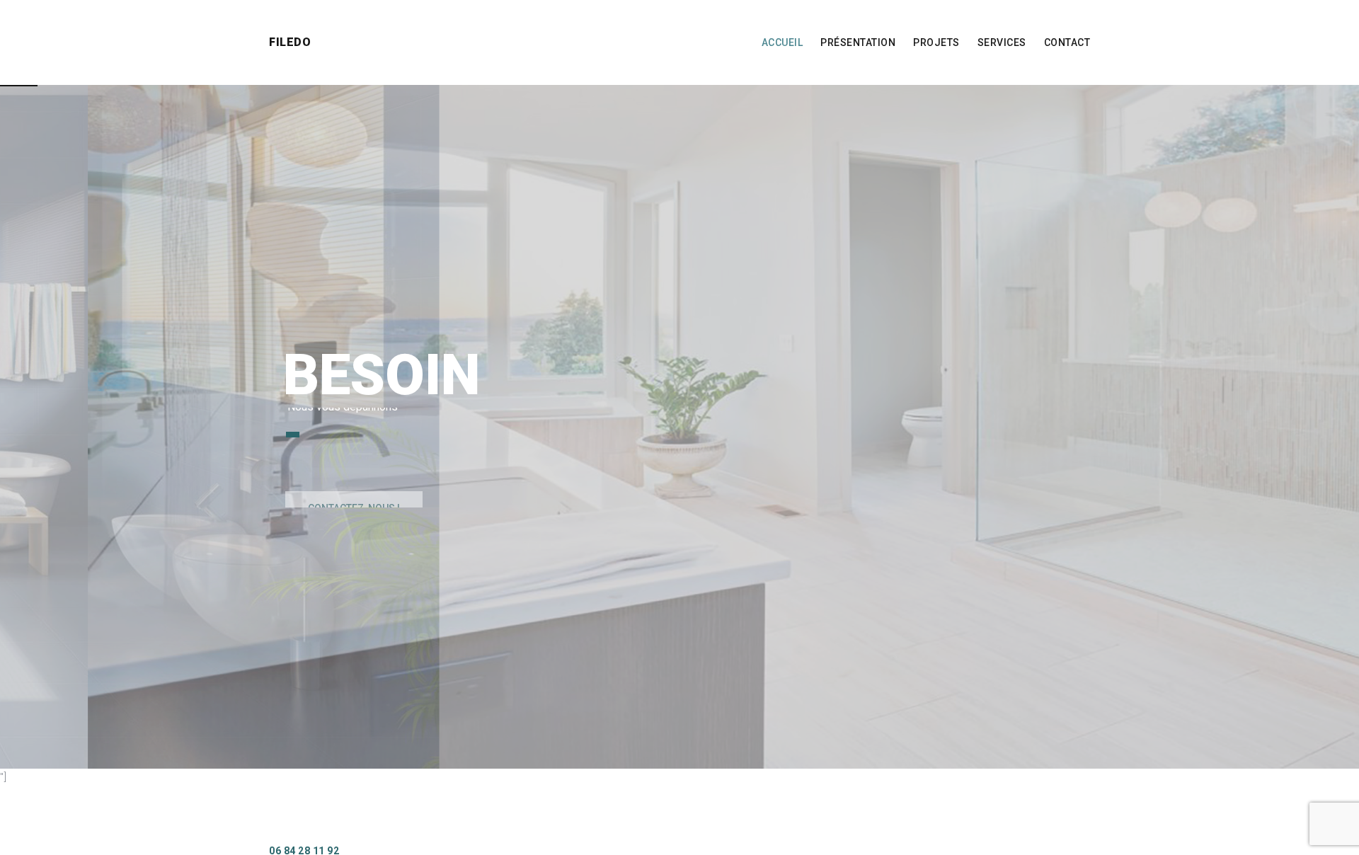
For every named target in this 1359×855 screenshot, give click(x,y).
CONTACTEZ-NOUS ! (354, 472)
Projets (936, 42)
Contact (1067, 42)
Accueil (782, 42)
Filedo (290, 42)
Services (1001, 42)
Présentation (857, 42)
